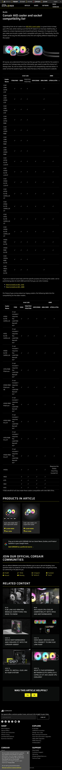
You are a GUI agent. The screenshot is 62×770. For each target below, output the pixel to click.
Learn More (10, 529)
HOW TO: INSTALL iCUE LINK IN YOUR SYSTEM (16, 671)
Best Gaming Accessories (39, 735)
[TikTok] (6, 722)
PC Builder (35, 728)
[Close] (28, 753)
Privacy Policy (11, 762)
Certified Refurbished (7, 737)
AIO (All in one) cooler (33, 26)
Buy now (8, 531)
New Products (5, 728)
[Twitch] (19, 722)
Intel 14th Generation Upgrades (41, 737)
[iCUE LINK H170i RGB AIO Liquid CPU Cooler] (8, 518)
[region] (15, 760)
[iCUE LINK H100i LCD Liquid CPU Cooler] (31, 512)
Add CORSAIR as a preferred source (20, 547)
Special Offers (5, 730)
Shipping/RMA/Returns (39, 756)
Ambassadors (36, 743)
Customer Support (37, 752)
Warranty (35, 754)
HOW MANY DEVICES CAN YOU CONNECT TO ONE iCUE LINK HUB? (45, 642)
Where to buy (5, 735)
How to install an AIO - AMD (15, 287)
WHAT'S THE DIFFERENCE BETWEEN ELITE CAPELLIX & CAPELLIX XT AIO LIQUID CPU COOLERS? (45, 673)
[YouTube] (16, 722)
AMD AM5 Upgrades (38, 739)
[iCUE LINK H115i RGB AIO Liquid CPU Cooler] (14, 518)
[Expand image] (16, 50)
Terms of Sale (36, 758)
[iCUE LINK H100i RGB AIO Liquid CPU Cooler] (11, 512)
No (34, 695)
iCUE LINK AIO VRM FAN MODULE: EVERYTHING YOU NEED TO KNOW (16, 611)
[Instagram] (12, 722)
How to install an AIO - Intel (15, 285)
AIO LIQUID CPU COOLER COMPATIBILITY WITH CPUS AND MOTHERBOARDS (45, 611)
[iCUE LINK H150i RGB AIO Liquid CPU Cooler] (11, 518)
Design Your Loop (37, 733)
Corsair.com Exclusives (8, 733)
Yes (28, 695)
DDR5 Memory (36, 741)
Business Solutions (7, 739)
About (3, 750)
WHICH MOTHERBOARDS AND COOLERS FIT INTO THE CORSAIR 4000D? (16, 642)
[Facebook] (9, 722)
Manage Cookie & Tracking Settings (11, 767)
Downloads (35, 750)
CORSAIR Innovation (38, 730)
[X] (2, 722)
